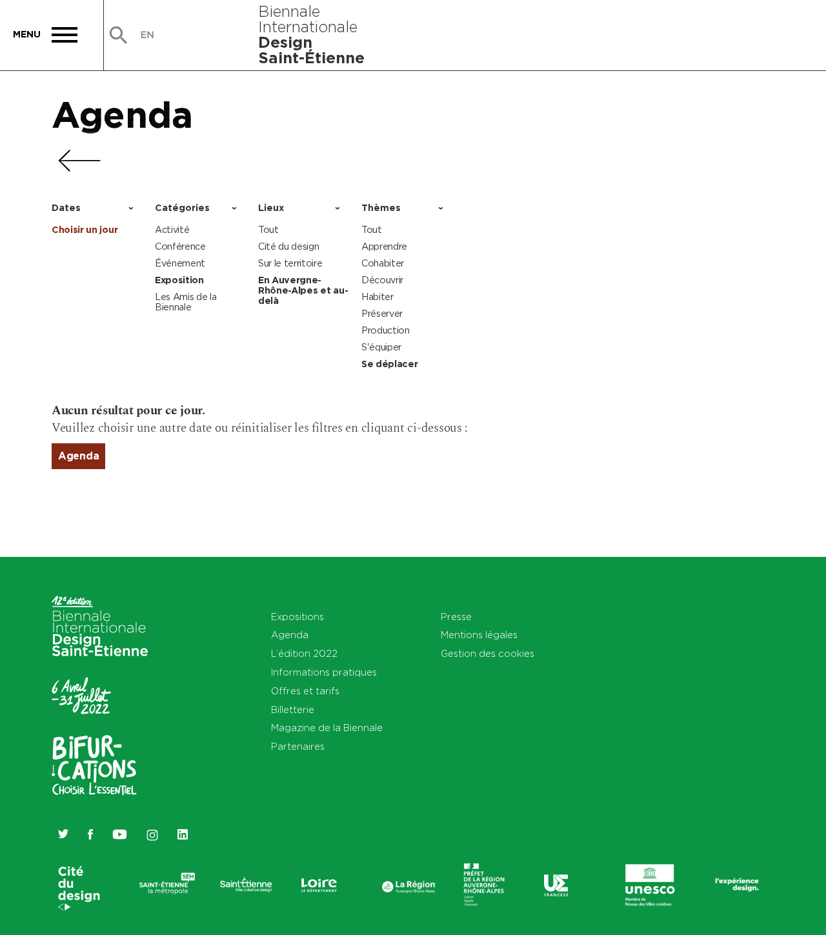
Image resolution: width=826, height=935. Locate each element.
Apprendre (384, 246)
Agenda (122, 114)
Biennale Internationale (311, 34)
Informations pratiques (324, 672)
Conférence (180, 246)
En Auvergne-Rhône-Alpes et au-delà (303, 290)
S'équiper (381, 347)
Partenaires (298, 746)
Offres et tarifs (305, 691)
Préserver (382, 313)
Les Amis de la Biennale (186, 302)
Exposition (179, 280)
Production (385, 330)
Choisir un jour (84, 230)
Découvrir (382, 280)
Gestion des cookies (487, 653)
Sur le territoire (290, 263)
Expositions (297, 616)
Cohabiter (382, 263)
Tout (268, 229)
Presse (456, 616)
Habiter (377, 296)
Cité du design (288, 246)
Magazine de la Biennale (327, 727)
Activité (172, 229)
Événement (180, 263)
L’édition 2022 (304, 653)
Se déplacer (389, 364)
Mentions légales (479, 634)
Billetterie (292, 709)
